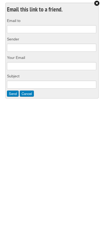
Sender (13, 39)
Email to (14, 20)
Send (13, 93)
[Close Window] (97, 3)
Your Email (16, 57)
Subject (13, 76)
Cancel (27, 93)
